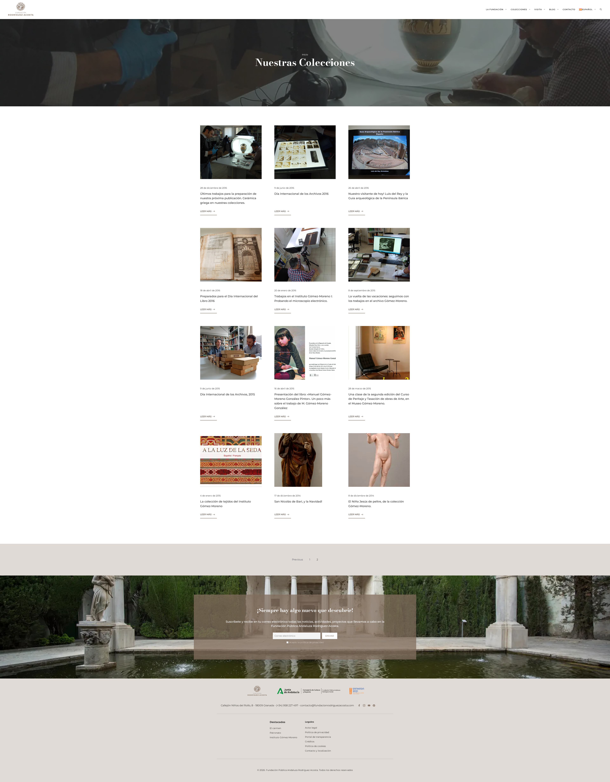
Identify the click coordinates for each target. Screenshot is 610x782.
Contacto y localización (318, 750)
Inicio (305, 54)
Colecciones (519, 9)
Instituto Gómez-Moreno (283, 737)
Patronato (275, 732)
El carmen (275, 728)
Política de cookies (315, 746)
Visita (538, 9)
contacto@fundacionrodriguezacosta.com (327, 705)
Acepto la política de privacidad (306, 642)
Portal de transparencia (318, 736)
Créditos (309, 741)
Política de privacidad (317, 732)
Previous (297, 559)
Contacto (569, 9)
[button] (601, 9)
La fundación (494, 9)
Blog (552, 9)
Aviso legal (311, 727)
